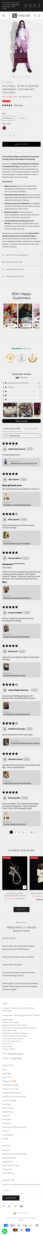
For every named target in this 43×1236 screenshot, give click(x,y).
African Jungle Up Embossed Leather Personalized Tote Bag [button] (16, 637)
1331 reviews (18, 105)
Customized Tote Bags (10, 1085)
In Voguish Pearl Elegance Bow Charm (14, 895)
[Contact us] (4, 1231)
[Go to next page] (36, 832)
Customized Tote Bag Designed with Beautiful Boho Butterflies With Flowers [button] (17, 714)
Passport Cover (7, 1112)
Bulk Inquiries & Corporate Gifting (14, 1127)
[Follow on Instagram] (9, 1206)
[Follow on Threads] (15, 1206)
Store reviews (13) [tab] (31, 429)
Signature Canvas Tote (10, 1089)
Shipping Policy (7, 1162)
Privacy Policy (7, 1169)
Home (4, 1070)
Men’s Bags (6, 1104)
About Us (5, 1131)
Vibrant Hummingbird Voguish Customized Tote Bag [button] (14, 675)
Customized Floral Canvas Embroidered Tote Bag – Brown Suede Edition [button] (17, 783)
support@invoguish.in (15, 1054)
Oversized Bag (7, 1135)
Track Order (6, 1123)
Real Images (6, 1119)
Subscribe (11, 1198)
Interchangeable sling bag (11, 1093)
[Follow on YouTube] (21, 1206)
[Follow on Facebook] (3, 1206)
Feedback (5, 1116)
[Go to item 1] (10, 410)
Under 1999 (6, 1073)
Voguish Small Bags (9, 1100)
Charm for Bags (8, 1108)
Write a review (22, 421)
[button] (21, 383)
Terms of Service (8, 1173)
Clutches (5, 1139)
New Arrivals (6, 1077)
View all (21, 909)
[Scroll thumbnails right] (38, 410)
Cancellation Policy (9, 1158)
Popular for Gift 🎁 (9, 1081)
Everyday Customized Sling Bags (14, 1096)
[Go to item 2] (25, 410)
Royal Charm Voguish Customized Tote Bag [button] (17, 598)
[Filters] (4, 435)
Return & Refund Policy (10, 1165)
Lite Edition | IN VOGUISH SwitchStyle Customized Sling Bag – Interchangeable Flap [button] (17, 505)
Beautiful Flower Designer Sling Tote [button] (24, 463)
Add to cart (21, 144)
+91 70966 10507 (16, 1058)
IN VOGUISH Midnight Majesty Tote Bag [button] (25, 743)
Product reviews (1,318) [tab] (12, 429)
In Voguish (7, 82)
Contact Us (6, 1150)
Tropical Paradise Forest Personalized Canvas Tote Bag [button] (16, 543)
